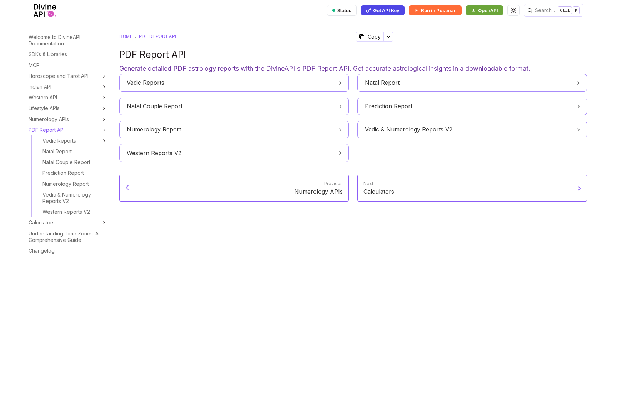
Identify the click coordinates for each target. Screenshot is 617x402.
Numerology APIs (49, 119)
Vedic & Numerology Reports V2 (66, 198)
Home (126, 36)
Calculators (42, 222)
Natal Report (57, 151)
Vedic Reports (59, 141)
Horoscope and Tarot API (59, 76)
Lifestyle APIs (44, 108)
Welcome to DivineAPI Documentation (54, 40)
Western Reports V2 (66, 212)
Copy (374, 37)
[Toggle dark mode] (513, 10)
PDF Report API (47, 130)
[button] (553, 10)
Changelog (42, 251)
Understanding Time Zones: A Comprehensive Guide (64, 236)
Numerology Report (65, 184)
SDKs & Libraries (48, 54)
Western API (43, 97)
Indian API (40, 87)
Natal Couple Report (66, 162)
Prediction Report (63, 173)
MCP (34, 65)
